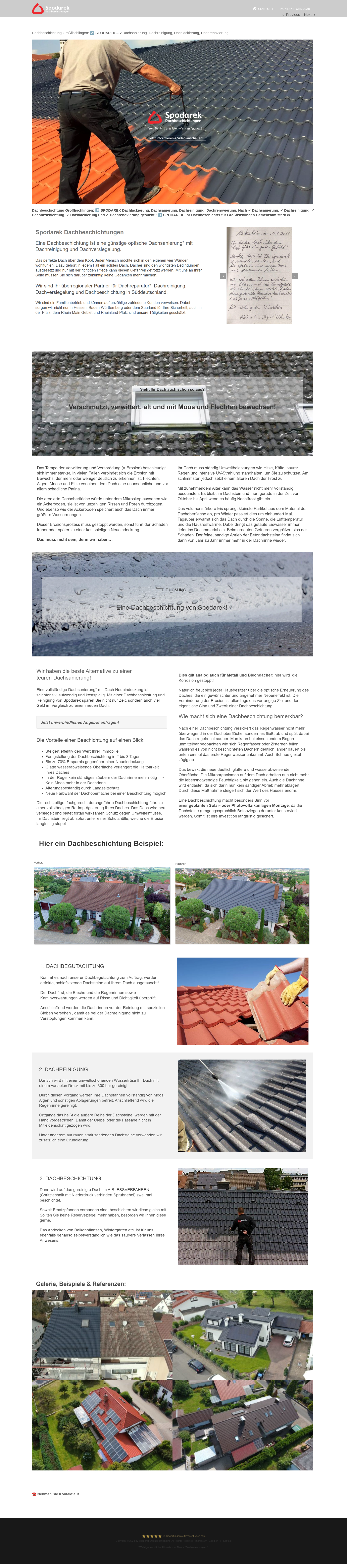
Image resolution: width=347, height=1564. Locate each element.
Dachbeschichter (57, 345)
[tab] (57, 345)
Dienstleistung (99, 345)
